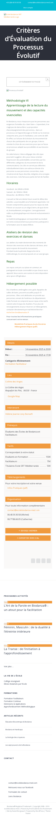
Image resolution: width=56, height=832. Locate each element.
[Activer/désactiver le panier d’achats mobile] (46, 16)
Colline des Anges (14, 381)
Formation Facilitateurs (13, 698)
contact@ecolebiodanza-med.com (22, 783)
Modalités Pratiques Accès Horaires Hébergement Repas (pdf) (30, 325)
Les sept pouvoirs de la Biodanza (17, 745)
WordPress (40, 811)
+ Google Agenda (28, 530)
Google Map (13, 396)
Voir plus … (9, 666)
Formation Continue (12, 701)
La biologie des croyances (15, 737)
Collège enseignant (12, 681)
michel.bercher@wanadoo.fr (18, 312)
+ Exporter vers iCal (28, 538)
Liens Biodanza (14, 796)
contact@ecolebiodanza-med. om (23, 510)
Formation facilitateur (16, 363)
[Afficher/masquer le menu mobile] (51, 16)
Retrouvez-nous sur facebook (20, 787)
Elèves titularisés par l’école (15, 684)
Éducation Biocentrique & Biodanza (18, 722)
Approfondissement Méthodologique (19, 706)
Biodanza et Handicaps (14, 729)
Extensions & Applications (15, 704)
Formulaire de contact (17, 792)
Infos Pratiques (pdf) (17, 488)
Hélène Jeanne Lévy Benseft (19, 414)
